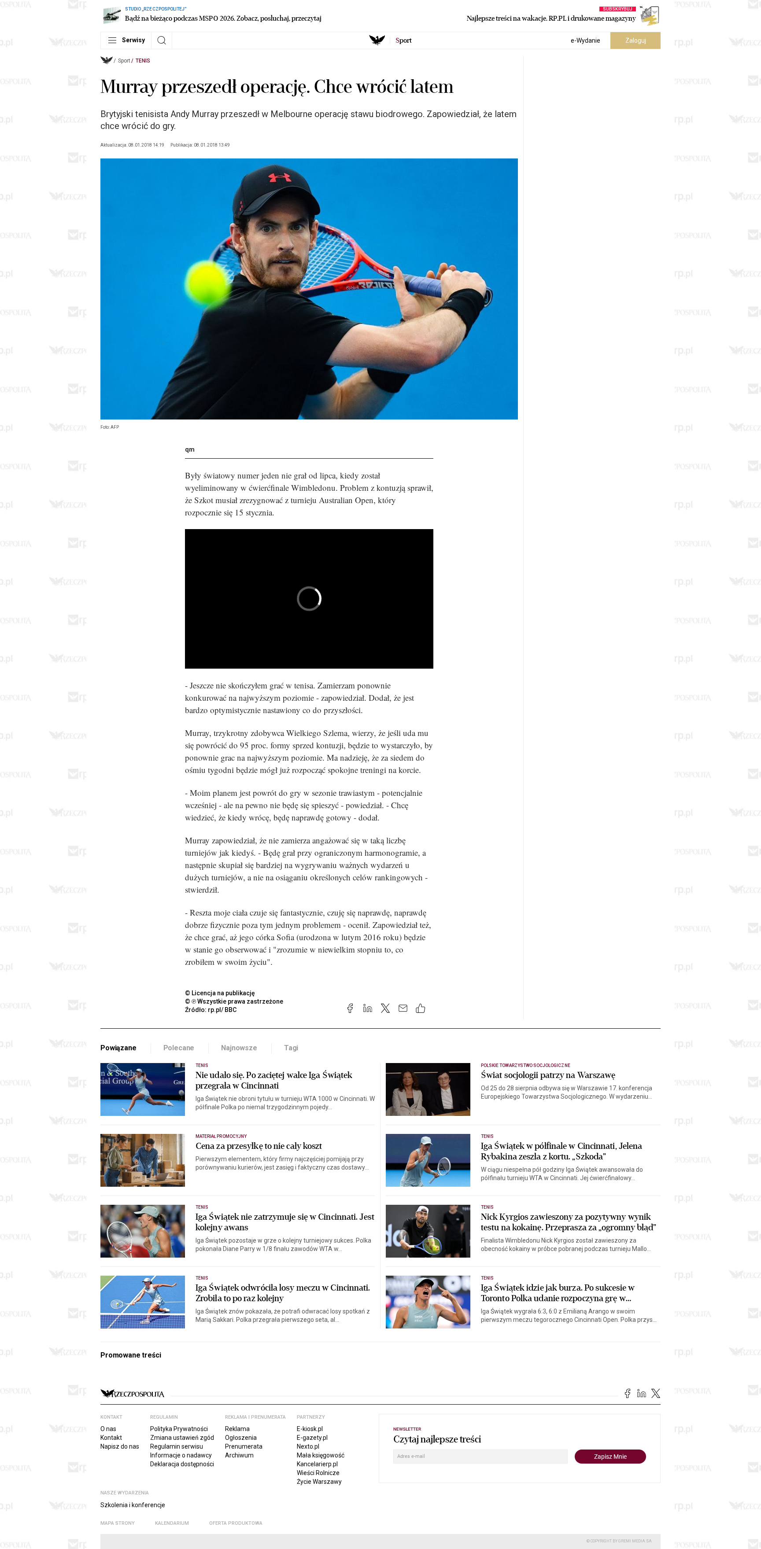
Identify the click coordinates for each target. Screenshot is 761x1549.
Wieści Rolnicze (318, 1472)
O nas (108, 1428)
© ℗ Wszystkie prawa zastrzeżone (234, 1001)
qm (190, 449)
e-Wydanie (585, 40)
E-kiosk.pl (310, 1428)
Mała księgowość (320, 1455)
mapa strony (117, 1523)
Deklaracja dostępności (182, 1464)
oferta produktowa (235, 1523)
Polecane (179, 1048)
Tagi (291, 1048)
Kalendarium (172, 1523)
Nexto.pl (308, 1446)
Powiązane (118, 1048)
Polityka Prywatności (179, 1428)
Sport (124, 61)
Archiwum (239, 1455)
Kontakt (111, 1437)
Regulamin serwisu (176, 1446)
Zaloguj (635, 40)
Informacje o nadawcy (181, 1455)
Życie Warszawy (319, 1481)
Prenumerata (243, 1446)
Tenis (143, 61)
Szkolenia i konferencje (132, 1505)
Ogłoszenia (241, 1437)
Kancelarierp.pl (317, 1464)
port (403, 40)
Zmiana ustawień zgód (182, 1437)
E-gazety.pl (312, 1437)
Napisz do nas (119, 1446)
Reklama (237, 1428)
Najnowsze (239, 1048)
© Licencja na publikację (220, 993)
